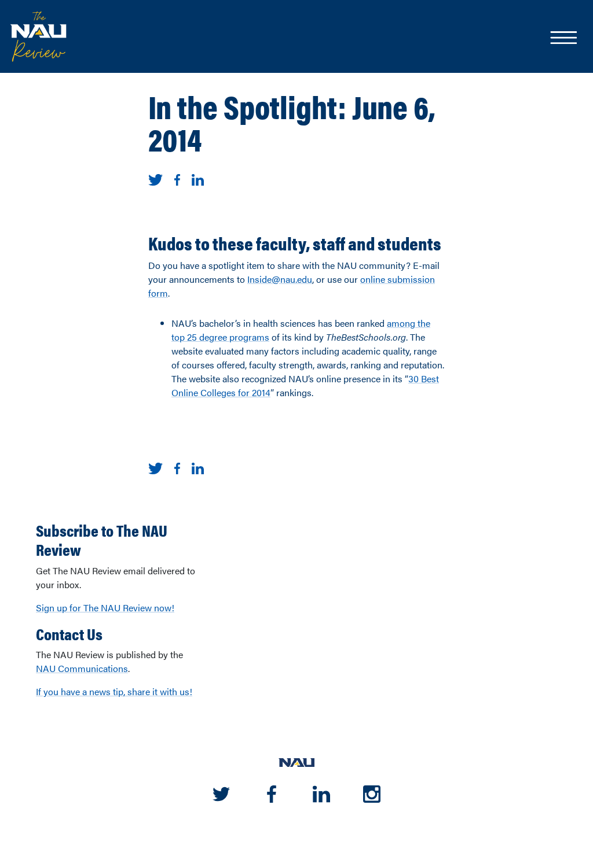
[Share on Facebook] (177, 178)
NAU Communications (82, 668)
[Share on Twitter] (155, 178)
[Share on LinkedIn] (198, 178)
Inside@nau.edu (279, 279)
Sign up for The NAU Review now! (105, 607)
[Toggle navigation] (563, 38)
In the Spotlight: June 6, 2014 (291, 122)
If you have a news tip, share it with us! (114, 691)
